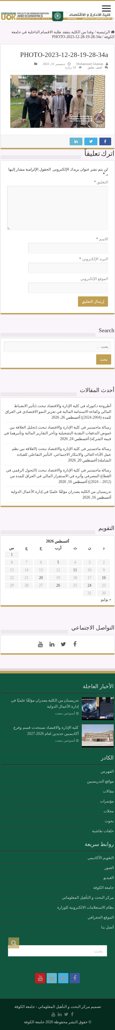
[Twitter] (63, 644)
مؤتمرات (107, 801)
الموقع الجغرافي (101, 917)
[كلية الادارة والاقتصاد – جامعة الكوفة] (57, 17)
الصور (109, 867)
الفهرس (107, 771)
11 (75, 570)
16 (104, 577)
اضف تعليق (95, 67)
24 (89, 585)
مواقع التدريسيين (100, 781)
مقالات (108, 791)
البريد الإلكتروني (93, 259)
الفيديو (108, 877)
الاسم (102, 239)
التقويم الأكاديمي (101, 858)
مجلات (108, 811)
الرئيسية (103, 32)
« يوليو (106, 599)
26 (58, 585)
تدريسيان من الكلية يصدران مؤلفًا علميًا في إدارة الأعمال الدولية (61, 491)
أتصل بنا (107, 927)
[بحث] (13, 942)
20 (41, 577)
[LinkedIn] (52, 644)
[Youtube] (40, 644)
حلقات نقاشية (103, 831)
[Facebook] (75, 644)
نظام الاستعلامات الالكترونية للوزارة (85, 907)
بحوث (109, 821)
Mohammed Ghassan (89, 64)
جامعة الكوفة (103, 887)
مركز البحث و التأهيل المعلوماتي (88, 897)
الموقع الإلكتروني (94, 279)
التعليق (101, 182)
